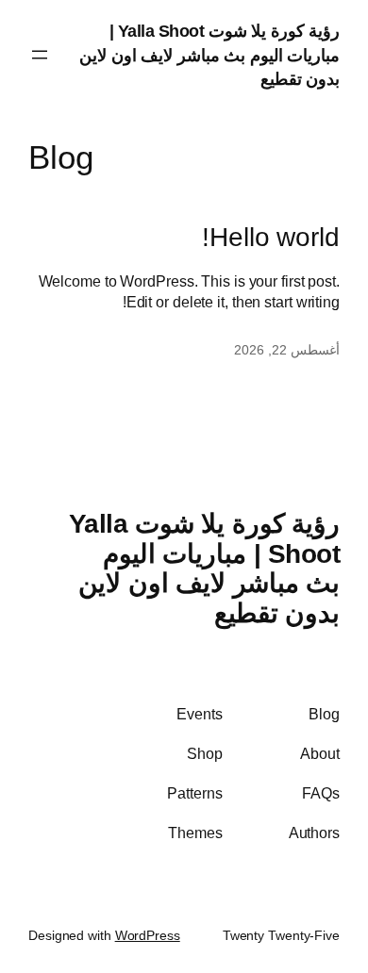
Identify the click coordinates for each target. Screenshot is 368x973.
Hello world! (271, 237)
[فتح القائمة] (39, 54)
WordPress (147, 935)
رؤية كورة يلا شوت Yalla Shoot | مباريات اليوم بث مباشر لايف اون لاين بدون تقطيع (209, 55)
